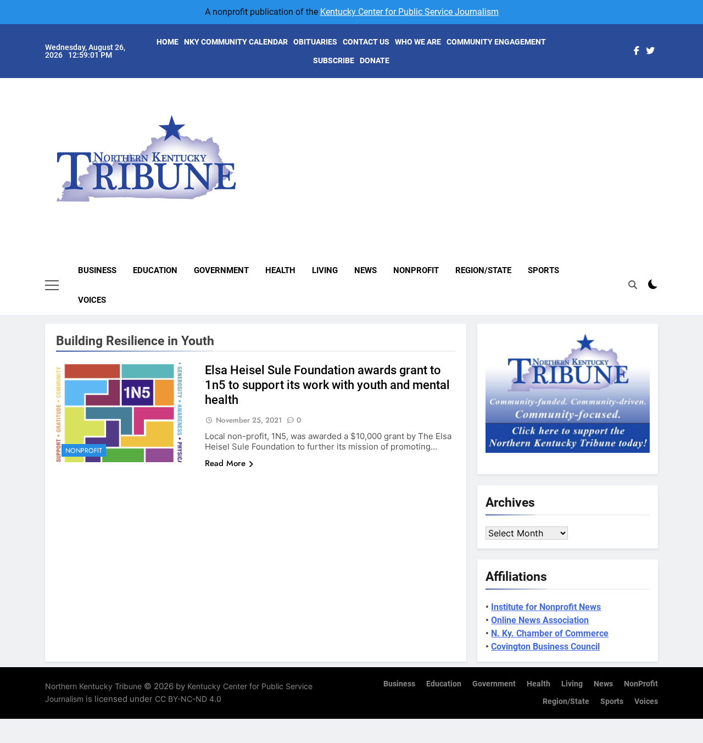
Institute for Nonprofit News (546, 607)
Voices (92, 300)
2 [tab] (664, 111)
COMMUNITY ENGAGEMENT (496, 41)
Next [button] (637, 149)
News (365, 270)
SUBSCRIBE (333, 60)
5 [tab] (664, 161)
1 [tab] (664, 95)
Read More (225, 463)
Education (155, 270)
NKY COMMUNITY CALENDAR (236, 41)
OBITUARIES (315, 41)
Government (221, 270)
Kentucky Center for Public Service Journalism (409, 12)
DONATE (374, 60)
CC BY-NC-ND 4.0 (188, 698)
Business (97, 270)
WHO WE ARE (418, 41)
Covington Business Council (545, 646)
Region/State (483, 270)
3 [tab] (664, 128)
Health (280, 270)
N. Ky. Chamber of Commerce (550, 633)
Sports (543, 270)
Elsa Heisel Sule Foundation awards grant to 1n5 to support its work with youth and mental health (327, 385)
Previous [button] (662, 149)
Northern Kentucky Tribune (93, 686)
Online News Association (540, 620)
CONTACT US (366, 41)
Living (325, 270)
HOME (167, 41)
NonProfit (416, 270)
